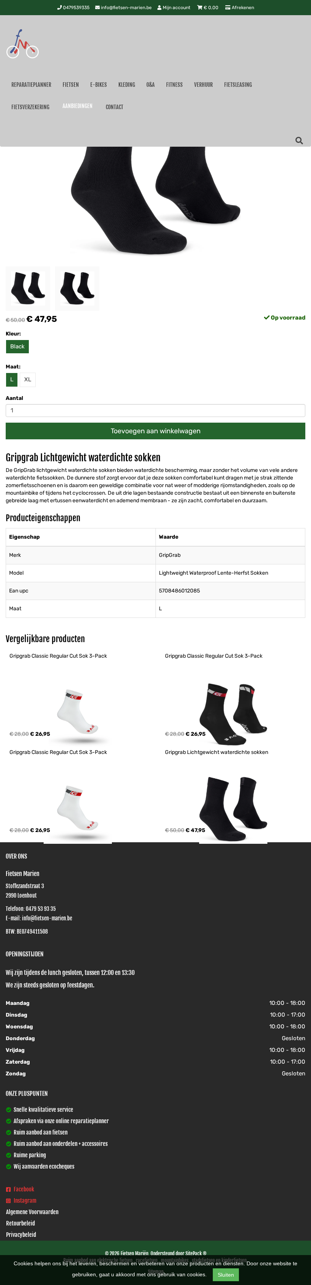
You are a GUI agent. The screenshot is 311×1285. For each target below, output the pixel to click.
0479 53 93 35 (41, 909)
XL (27, 379)
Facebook (23, 1189)
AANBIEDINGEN (78, 106)
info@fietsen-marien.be (126, 7)
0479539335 (76, 7)
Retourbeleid (20, 1223)
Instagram (24, 1200)
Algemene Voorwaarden (32, 1212)
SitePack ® (195, 1254)
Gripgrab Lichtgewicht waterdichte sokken (216, 752)
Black (17, 346)
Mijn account (177, 7)
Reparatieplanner (31, 84)
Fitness (174, 84)
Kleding (126, 84)
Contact (114, 107)
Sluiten (226, 1275)
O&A (150, 84)
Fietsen (71, 84)
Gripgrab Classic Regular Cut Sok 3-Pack (58, 656)
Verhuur (203, 84)
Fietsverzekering (30, 107)
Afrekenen (242, 7)
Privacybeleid (21, 1234)
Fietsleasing (238, 84)
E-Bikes (98, 84)
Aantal (14, 398)
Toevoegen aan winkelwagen (156, 431)
